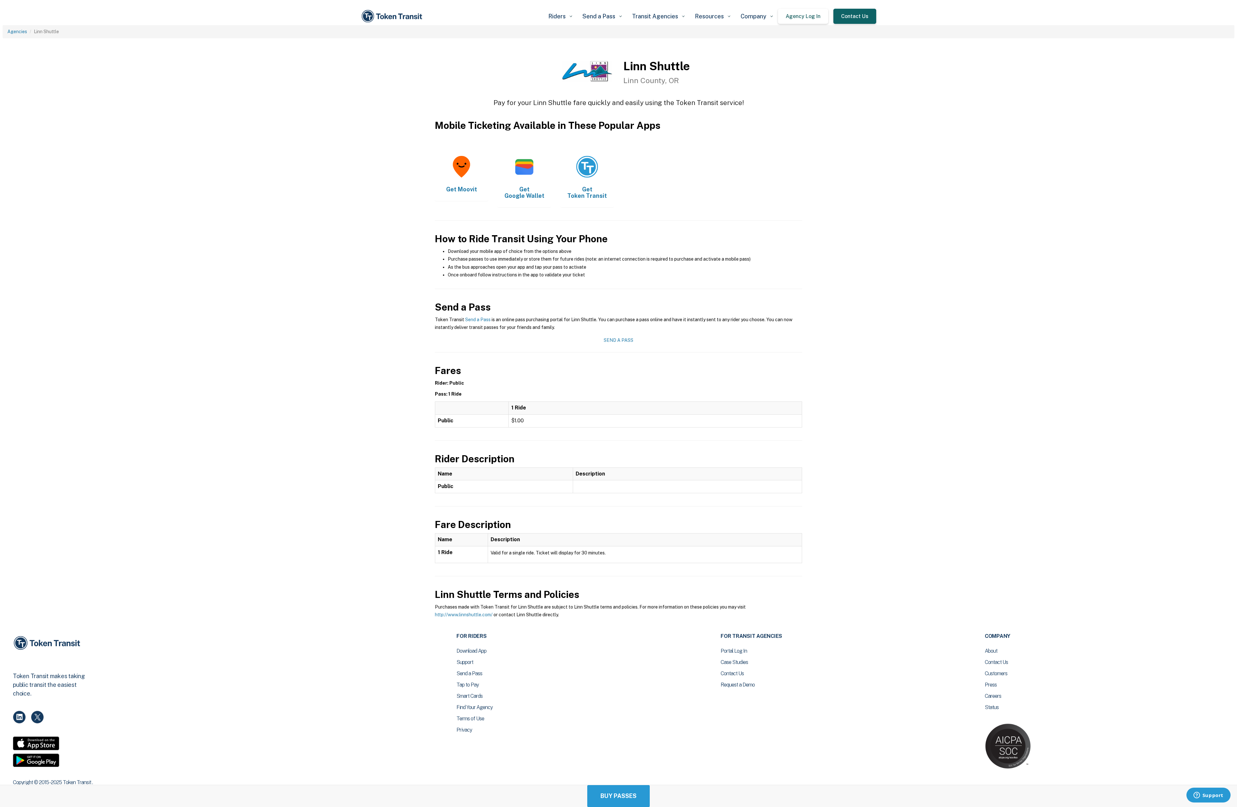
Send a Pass (478, 319)
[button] (560, 16)
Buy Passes (618, 796)
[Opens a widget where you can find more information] (1208, 796)
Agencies (17, 31)
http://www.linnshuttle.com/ (464, 614)
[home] (393, 16)
